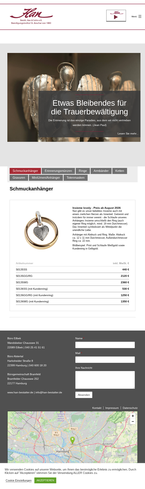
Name (79, 338)
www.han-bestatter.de (20, 392)
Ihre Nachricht (83, 367)
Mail (78, 353)
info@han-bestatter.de (48, 392)
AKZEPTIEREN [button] (45, 480)
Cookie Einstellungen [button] (19, 480)
